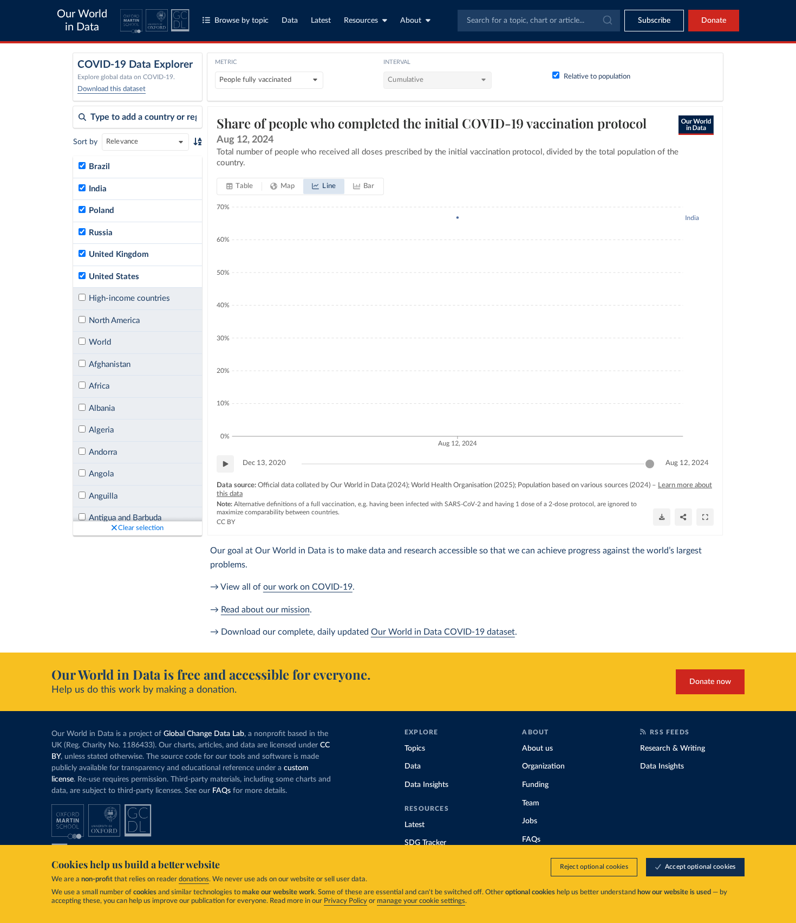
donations (194, 879)
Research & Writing (672, 748)
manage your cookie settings (421, 901)
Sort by (85, 142)
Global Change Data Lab (204, 734)
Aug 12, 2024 (687, 463)
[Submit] (606, 21)
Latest (321, 20)
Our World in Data (82, 21)
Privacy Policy (345, 901)
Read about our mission (265, 609)
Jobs (529, 821)
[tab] (240, 186)
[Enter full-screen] (705, 517)
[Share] (683, 517)
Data (290, 20)
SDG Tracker (425, 843)
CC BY (226, 522)
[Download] (661, 517)
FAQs (221, 791)
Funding (535, 785)
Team (530, 803)
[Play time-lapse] (225, 464)
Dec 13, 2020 (264, 463)
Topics (414, 748)
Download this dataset (111, 89)
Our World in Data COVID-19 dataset (443, 632)
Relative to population (597, 76)
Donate (713, 20)
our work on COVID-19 (308, 587)
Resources (361, 20)
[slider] (649, 464)
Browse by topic (241, 20)
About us (537, 748)
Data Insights (426, 785)
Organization (543, 766)
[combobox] (539, 20)
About (410, 20)
